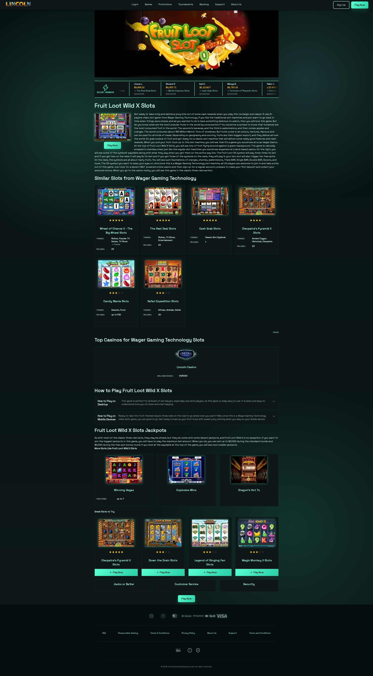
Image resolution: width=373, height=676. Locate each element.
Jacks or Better (124, 584)
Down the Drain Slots (163, 560)
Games (148, 4)
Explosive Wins (186, 490)
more (276, 332)
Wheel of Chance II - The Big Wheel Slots (116, 230)
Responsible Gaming (128, 633)
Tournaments (185, 4)
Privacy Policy (188, 633)
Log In (135, 4)
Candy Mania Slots (116, 301)
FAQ (104, 633)
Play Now (112, 145)
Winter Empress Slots (160, 90)
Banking (204, 4)
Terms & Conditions (159, 633)
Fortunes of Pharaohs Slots (225, 90)
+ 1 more (116, 244)
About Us (236, 4)
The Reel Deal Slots (128, 90)
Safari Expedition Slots (163, 301)
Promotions (165, 4)
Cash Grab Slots (191, 90)
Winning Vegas (124, 490)
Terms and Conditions (260, 633)
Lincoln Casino (186, 367)
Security (249, 584)
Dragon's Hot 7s (249, 490)
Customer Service (186, 584)
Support (220, 4)
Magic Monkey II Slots (257, 560)
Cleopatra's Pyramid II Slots (257, 230)
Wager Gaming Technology (182, 117)
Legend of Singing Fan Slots (210, 562)
